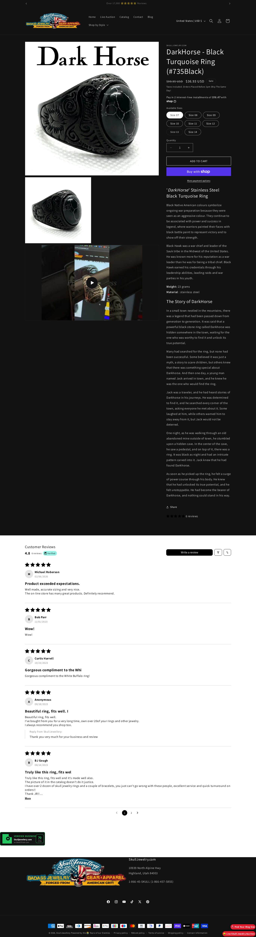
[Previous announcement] (26, 3)
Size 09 (211, 115)
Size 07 (174, 115)
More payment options (198, 180)
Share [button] (173, 507)
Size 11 (193, 123)
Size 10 (174, 123)
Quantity (171, 140)
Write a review (189, 552)
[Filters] (218, 552)
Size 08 (193, 115)
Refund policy (138, 933)
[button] (98, 25)
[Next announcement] (230, 3)
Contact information (197, 933)
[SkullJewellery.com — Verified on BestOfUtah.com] (22, 844)
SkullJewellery (63, 933)
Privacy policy (121, 933)
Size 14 (193, 132)
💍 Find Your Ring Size (243, 926)
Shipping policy (175, 933)
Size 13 (176, 132)
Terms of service (156, 933)
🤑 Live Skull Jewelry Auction (239, 933)
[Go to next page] (138, 813)
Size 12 (210, 123)
